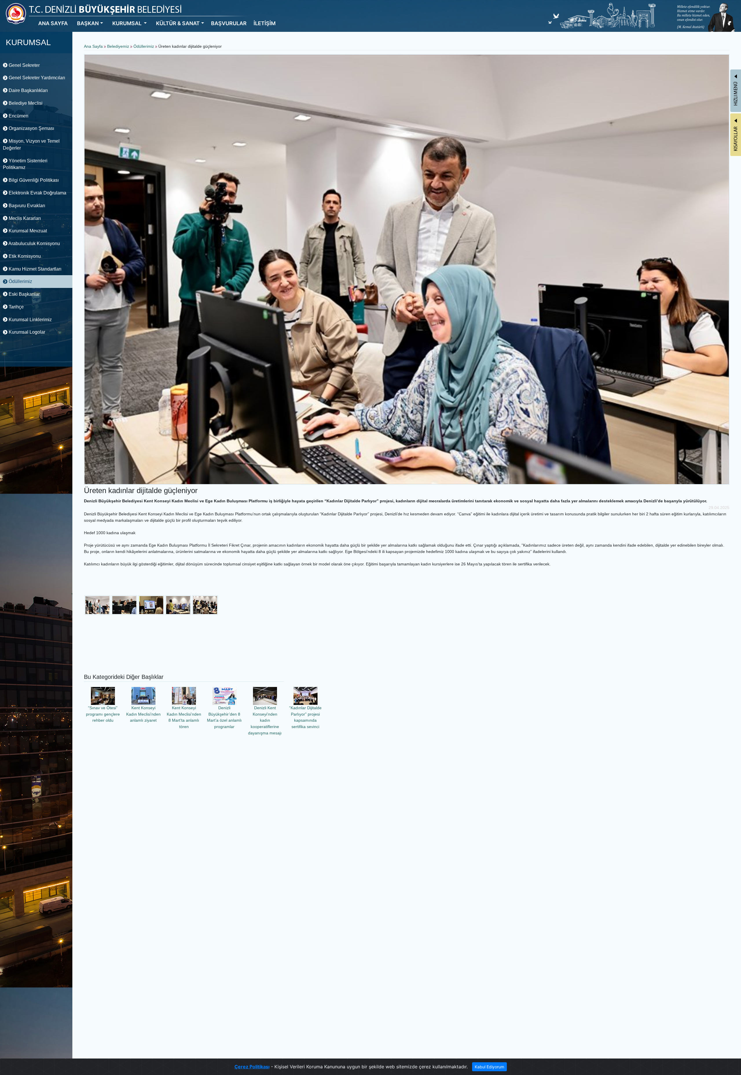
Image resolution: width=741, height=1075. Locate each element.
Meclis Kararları (24, 218)
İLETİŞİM (265, 23)
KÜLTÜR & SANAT (178, 23)
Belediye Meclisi (25, 103)
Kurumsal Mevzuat (27, 230)
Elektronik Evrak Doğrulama (37, 192)
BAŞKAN (88, 23)
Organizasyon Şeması (31, 128)
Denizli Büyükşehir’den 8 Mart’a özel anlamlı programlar (224, 717)
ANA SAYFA (53, 23)
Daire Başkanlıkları (28, 90)
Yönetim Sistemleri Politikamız (25, 164)
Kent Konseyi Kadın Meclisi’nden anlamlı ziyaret (143, 714)
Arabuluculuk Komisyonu (34, 243)
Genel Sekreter (24, 65)
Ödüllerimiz (20, 281)
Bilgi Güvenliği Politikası (33, 180)
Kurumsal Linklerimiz (30, 319)
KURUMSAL (127, 23)
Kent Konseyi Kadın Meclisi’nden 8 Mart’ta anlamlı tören (184, 717)
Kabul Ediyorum (489, 1066)
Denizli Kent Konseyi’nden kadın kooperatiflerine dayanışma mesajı (265, 720)
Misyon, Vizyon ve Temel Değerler (31, 144)
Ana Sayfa (93, 46)
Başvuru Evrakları (26, 205)
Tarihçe (16, 306)
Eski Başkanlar (24, 294)
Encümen (18, 115)
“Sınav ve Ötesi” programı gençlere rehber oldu (103, 714)
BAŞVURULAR (229, 23)
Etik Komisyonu (24, 256)
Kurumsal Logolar (26, 332)
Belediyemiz (118, 46)
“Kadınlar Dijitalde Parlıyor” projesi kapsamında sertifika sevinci (305, 717)
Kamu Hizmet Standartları (34, 269)
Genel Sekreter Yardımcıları (36, 77)
